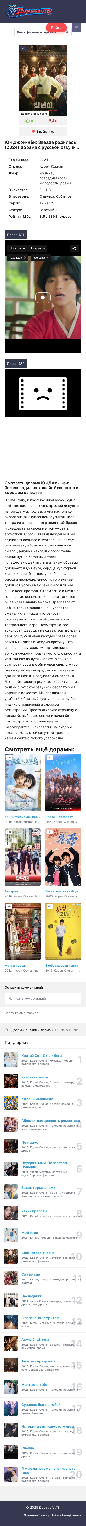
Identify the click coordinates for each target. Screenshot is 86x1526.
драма (46, 1030)
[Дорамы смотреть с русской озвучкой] (29, 12)
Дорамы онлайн (24, 1030)
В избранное (45, 131)
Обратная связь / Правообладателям (52, 1515)
